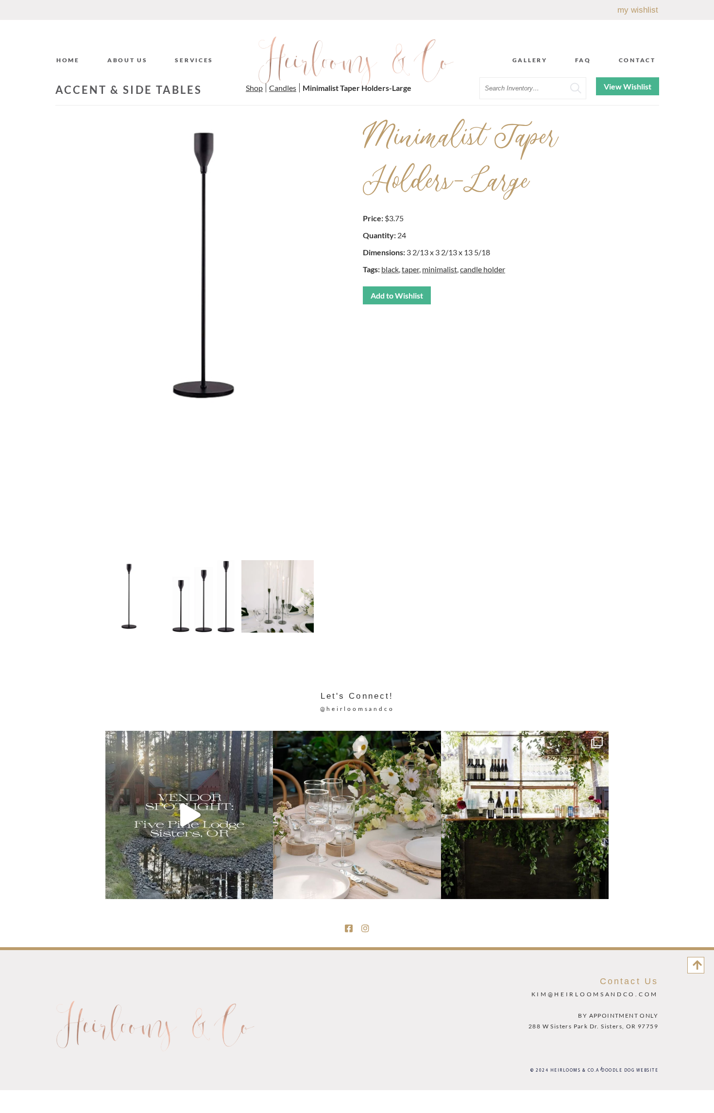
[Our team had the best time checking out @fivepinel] (189, 815)
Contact (637, 60)
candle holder (482, 269)
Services (194, 60)
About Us (127, 60)
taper (410, 269)
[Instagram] (365, 928)
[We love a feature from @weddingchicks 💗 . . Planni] (525, 815)
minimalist (439, 269)
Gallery (529, 60)
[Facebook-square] (348, 928)
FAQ (583, 60)
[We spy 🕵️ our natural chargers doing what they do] (357, 815)
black (390, 269)
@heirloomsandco (357, 708)
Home (68, 60)
